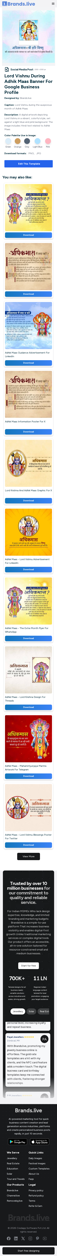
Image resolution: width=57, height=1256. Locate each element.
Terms (32, 1200)
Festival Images (37, 1163)
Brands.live (28, 1110)
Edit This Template (29, 163)
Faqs (31, 1179)
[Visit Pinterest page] (39, 1238)
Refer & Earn (35, 1205)
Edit (22, 206)
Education (12, 1168)
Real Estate (13, 1163)
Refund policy (36, 1195)
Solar (9, 1173)
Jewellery (12, 1158)
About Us (34, 1173)
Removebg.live (14, 1200)
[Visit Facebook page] (10, 1238)
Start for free (28, 965)
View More (29, 856)
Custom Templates (39, 1168)
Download (28, 235)
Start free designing (28, 1250)
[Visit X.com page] (25, 1238)
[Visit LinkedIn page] (17, 1238)
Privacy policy (36, 1190)
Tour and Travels (16, 1179)
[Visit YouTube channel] (46, 1238)
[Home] (18, 3)
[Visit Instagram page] (32, 1238)
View (33, 206)
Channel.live (13, 1195)
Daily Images (35, 1158)
